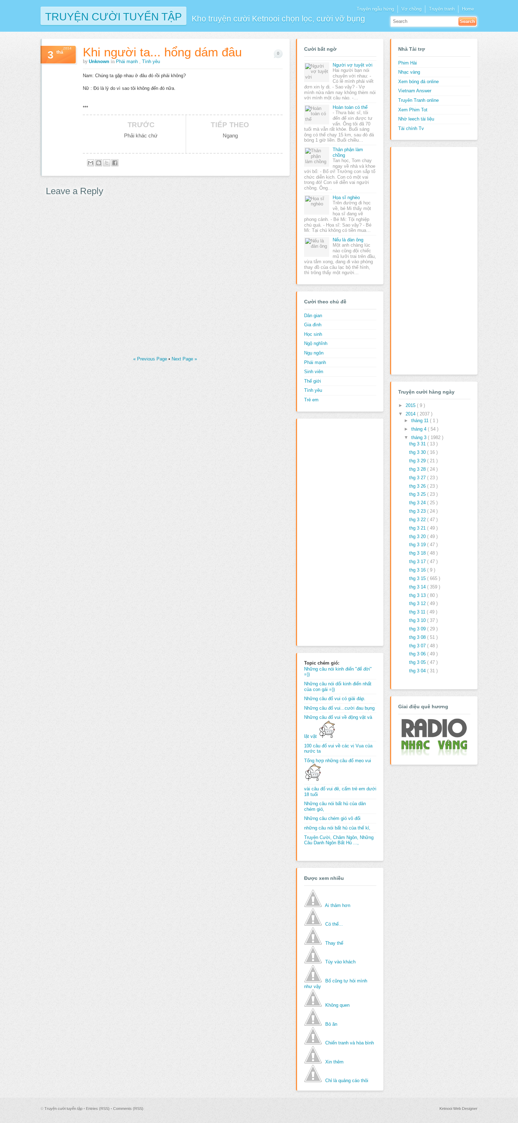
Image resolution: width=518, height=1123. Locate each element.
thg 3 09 (418, 628)
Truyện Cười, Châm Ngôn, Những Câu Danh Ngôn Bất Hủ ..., (339, 840)
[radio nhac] (433, 754)
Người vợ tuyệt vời (352, 65)
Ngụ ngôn (313, 353)
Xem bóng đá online (418, 81)
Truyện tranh (442, 9)
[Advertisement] (332, 531)
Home (468, 9)
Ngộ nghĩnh (315, 343)
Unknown (100, 61)
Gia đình (312, 324)
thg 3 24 (418, 502)
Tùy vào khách (340, 961)
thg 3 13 (418, 595)
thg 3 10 (418, 620)
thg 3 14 (418, 587)
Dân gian (313, 315)
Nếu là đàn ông (348, 239)
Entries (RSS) (98, 1108)
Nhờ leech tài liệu (416, 119)
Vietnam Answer (414, 90)
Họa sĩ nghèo (346, 197)
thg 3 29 (418, 460)
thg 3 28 (418, 469)
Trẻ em (311, 399)
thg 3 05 (418, 662)
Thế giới (312, 381)
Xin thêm (334, 1062)
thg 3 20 (418, 536)
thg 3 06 (418, 653)
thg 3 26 (418, 486)
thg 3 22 (418, 519)
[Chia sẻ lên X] (106, 162)
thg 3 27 (418, 477)
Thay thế (334, 943)
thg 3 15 (418, 578)
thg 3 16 (418, 570)
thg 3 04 (418, 670)
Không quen (337, 1005)
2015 (411, 405)
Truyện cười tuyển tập (113, 16)
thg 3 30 (418, 452)
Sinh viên (313, 371)
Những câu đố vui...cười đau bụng (339, 708)
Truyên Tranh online (418, 100)
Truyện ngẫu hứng (375, 9)
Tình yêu (151, 61)
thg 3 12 (418, 603)
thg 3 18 (418, 553)
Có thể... (334, 924)
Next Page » (184, 359)
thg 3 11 (418, 612)
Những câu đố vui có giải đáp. (334, 698)
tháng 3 (419, 437)
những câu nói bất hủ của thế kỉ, (337, 828)
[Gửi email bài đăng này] (90, 162)
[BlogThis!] (98, 162)
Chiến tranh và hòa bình (349, 1042)
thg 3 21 (418, 528)
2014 (411, 414)
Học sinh (313, 334)
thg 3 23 (418, 511)
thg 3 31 (418, 443)
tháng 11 (420, 420)
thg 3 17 (418, 561)
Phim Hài (407, 63)
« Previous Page (150, 359)
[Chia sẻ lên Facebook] (114, 162)
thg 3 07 (418, 645)
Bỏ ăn (331, 1024)
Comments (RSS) (128, 1108)
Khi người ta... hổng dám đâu (162, 52)
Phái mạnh (127, 61)
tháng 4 (419, 429)
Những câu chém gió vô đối (332, 818)
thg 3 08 (418, 637)
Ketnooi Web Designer (458, 1108)
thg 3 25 (418, 494)
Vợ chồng (411, 9)
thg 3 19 (418, 544)
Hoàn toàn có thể (350, 107)
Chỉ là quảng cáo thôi (346, 1080)
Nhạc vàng (409, 72)
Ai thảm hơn (337, 905)
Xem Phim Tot (412, 109)
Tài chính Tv (411, 128)
